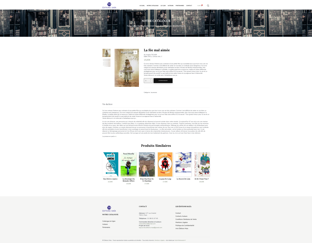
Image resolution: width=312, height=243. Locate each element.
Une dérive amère (110, 179)
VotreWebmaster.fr (180, 240)
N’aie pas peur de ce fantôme (147, 180)
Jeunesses (154, 92)
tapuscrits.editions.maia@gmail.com (150, 228)
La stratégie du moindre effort (129, 180)
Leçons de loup (165, 179)
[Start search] (208, 6)
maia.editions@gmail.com (147, 224)
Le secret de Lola (183, 179)
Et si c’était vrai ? (202, 179)
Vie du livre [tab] (107, 104)
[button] (135, 52)
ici (115, 136)
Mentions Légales (159, 240)
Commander (163, 80)
